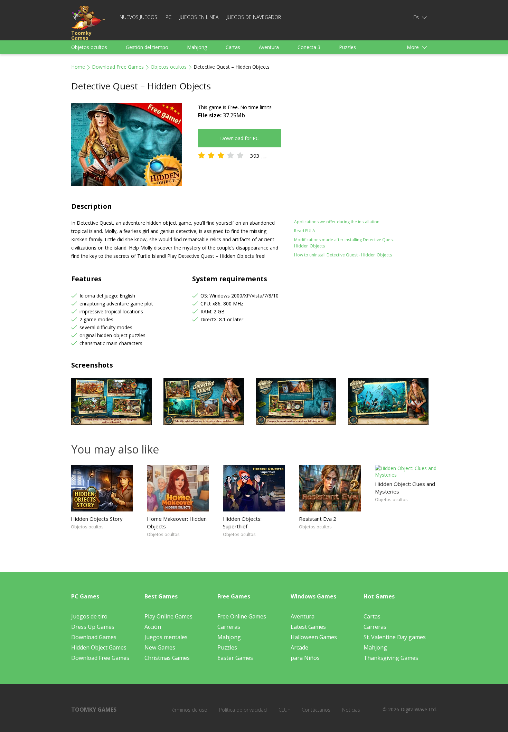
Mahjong (197, 47)
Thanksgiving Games (391, 658)
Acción (152, 627)
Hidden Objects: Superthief (242, 522)
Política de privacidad (243, 709)
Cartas (233, 47)
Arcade (299, 647)
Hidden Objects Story (97, 518)
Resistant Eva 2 (317, 518)
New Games (159, 647)
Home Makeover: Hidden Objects (177, 522)
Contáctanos (316, 709)
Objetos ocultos (89, 47)
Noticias (351, 709)
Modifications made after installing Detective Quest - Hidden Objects (345, 243)
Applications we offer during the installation (336, 222)
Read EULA (304, 231)
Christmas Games (167, 658)
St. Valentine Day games (395, 637)
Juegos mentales (166, 637)
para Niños (305, 658)
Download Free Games (118, 67)
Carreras (228, 627)
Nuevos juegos (138, 17)
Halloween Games (314, 637)
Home (78, 67)
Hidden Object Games (98, 647)
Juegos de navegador (254, 17)
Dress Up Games (92, 627)
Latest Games (308, 627)
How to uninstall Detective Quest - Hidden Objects (343, 255)
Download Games (93, 637)
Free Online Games (241, 616)
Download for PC (239, 138)
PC (168, 17)
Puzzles (347, 47)
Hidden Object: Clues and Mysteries (405, 487)
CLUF (284, 709)
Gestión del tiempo (147, 47)
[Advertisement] (354, 151)
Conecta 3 (309, 47)
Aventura (269, 47)
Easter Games (235, 658)
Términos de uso (188, 709)
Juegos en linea (199, 17)
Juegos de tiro (89, 616)
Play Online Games (168, 616)
